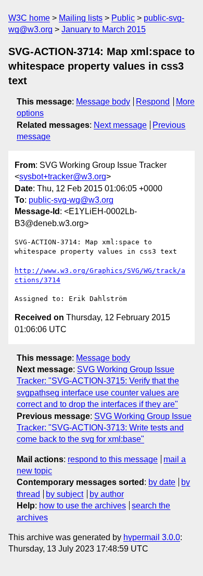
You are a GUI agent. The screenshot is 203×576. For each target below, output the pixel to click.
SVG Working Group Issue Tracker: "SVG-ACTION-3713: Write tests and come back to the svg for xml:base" (104, 428)
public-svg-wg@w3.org (71, 199)
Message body (103, 101)
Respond (153, 101)
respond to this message (113, 459)
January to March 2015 (103, 29)
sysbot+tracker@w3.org (62, 176)
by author (107, 494)
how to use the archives (82, 505)
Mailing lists (81, 18)
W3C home (29, 18)
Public (123, 18)
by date (161, 482)
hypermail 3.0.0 (151, 537)
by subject (64, 494)
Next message (120, 125)
